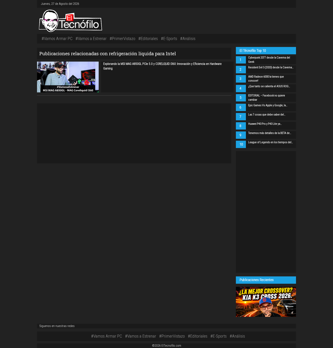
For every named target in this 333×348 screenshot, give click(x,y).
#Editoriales (148, 38)
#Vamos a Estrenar (91, 38)
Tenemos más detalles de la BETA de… (269, 133)
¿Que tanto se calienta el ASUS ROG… (269, 86)
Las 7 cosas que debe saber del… (266, 114)
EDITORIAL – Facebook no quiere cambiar (266, 97)
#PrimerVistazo (122, 38)
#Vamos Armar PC (57, 38)
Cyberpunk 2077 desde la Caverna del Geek (269, 60)
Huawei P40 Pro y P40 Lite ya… (265, 123)
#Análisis (187, 38)
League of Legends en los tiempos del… (270, 142)
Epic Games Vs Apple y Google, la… (267, 105)
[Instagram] (285, 4)
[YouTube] (290, 4)
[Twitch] (291, 4)
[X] (288, 4)
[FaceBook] (287, 4)
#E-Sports (169, 38)
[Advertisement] (220, 20)
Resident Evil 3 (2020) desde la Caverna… (270, 67)
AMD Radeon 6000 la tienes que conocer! (266, 79)
